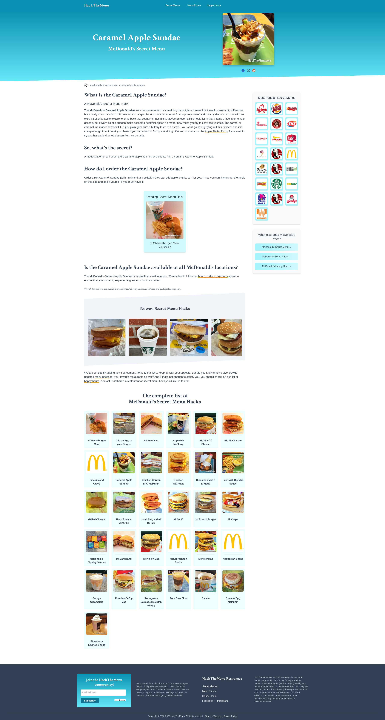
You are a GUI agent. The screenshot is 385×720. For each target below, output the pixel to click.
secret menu (111, 85)
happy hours (91, 381)
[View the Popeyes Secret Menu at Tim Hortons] (276, 199)
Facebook (207, 701)
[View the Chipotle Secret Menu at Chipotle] (276, 123)
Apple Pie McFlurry (216, 131)
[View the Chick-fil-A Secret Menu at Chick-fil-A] (261, 123)
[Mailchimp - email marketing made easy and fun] (120, 700)
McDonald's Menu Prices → (277, 256)
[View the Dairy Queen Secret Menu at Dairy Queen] (291, 123)
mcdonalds (96, 85)
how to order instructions (213, 276)
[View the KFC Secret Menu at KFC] (276, 154)
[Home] (85, 85)
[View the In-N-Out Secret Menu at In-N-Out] (276, 138)
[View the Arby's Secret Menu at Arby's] (261, 108)
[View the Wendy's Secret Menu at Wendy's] (291, 199)
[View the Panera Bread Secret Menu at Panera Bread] (261, 169)
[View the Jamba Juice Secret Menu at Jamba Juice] (261, 154)
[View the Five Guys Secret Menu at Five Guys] (261, 138)
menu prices (102, 376)
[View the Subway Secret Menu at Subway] (291, 184)
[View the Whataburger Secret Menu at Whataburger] (261, 214)
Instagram (222, 701)
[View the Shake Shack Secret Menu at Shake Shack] (291, 169)
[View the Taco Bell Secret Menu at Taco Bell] (261, 199)
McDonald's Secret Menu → (277, 247)
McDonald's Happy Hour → (276, 266)
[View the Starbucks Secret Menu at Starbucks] (276, 184)
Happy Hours (209, 696)
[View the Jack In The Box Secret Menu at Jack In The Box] (291, 138)
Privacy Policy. (230, 716)
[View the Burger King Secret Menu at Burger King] (276, 108)
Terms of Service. (213, 716)
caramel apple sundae (133, 85)
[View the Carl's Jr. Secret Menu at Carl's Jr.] (291, 108)
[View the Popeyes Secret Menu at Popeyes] (276, 169)
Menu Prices (209, 691)
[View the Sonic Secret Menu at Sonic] (261, 184)
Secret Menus (209, 686)
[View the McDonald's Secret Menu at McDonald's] (291, 154)
